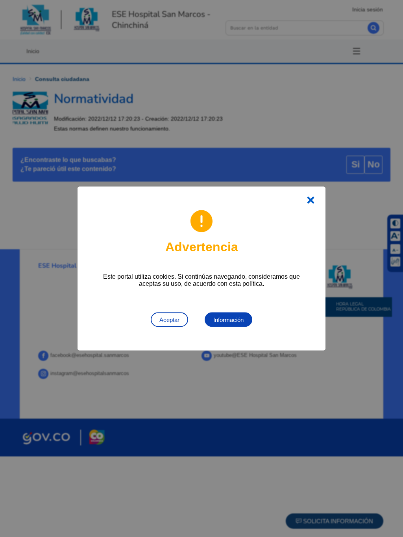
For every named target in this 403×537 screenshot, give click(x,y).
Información (228, 319)
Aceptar (169, 319)
